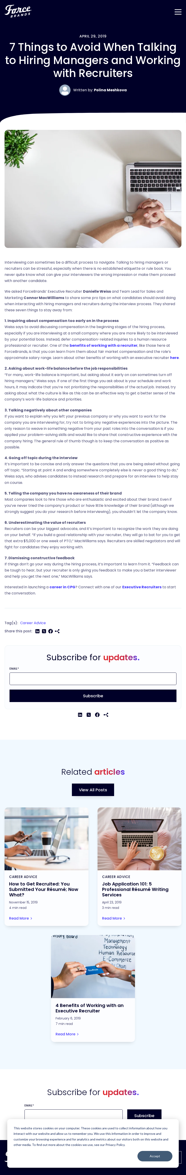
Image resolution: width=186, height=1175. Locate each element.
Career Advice (33, 623)
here (174, 357)
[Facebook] (50, 631)
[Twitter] (44, 631)
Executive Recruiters (142, 587)
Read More (19, 918)
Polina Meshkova (110, 90)
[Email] (57, 631)
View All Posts (93, 790)
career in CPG (62, 587)
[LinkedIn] (37, 631)
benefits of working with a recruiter (103, 345)
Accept (155, 1156)
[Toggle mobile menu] (178, 11)
